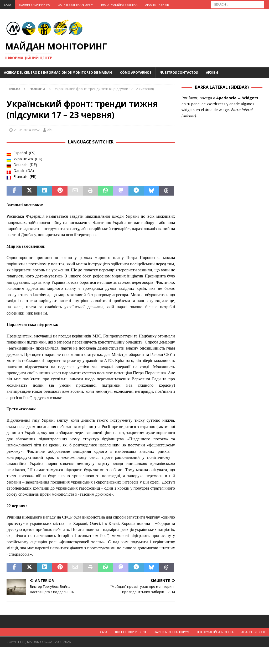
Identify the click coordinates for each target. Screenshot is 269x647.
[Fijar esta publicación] (60, 191)
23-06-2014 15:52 (27, 129)
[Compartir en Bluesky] (151, 191)
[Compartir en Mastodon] (120, 191)
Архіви (212, 72)
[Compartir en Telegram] (136, 191)
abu (50, 129)
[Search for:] (237, 4)
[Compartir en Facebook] (14, 191)
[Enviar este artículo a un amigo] (75, 191)
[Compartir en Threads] (166, 191)
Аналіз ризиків (157, 5)
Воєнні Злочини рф (34, 5)
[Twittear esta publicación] (29, 191)
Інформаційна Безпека (119, 5)
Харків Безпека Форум (75, 5)
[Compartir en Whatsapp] (105, 191)
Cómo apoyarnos (135, 72)
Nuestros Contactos (178, 72)
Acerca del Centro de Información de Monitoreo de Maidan (58, 72)
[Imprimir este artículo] (90, 191)
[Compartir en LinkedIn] (44, 191)
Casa (7, 5)
